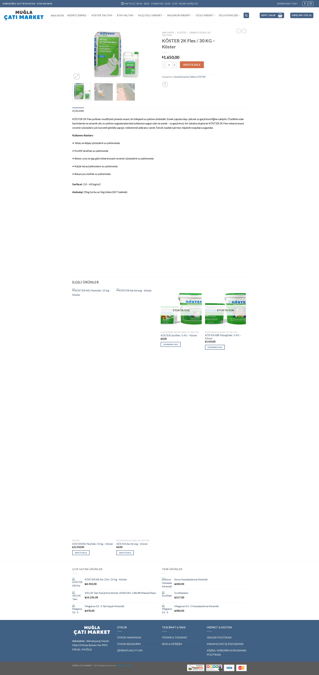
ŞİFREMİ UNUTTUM (130, 650)
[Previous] (78, 55)
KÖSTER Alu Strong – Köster (132, 543)
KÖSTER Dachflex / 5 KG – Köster (179, 335)
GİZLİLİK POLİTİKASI (219, 637)
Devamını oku (170, 344)
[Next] (151, 55)
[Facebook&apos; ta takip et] (305, 3)
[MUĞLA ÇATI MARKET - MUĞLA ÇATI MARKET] (24, 15)
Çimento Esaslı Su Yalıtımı (185, 76)
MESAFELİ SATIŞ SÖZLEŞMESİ (225, 643)
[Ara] (246, 15)
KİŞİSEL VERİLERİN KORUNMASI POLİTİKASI (226, 652)
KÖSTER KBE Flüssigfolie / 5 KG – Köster (223, 337)
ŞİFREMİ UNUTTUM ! (287, 3)
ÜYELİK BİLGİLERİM (129, 643)
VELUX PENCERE (228, 15)
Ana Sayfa (168, 32)
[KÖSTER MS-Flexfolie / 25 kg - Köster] (92, 413)
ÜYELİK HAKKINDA (129, 637)
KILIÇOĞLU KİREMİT (150, 15)
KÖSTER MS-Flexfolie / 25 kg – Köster (92, 543)
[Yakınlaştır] (76, 76)
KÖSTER (181, 32)
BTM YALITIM (125, 15)
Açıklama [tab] (78, 111)
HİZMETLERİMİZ (76, 15)
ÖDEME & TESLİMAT (174, 637)
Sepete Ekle (191, 64)
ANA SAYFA (57, 15)
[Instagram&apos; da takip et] (310, 3)
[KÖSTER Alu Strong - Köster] (137, 413)
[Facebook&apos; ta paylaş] (165, 84)
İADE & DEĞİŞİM (172, 643)
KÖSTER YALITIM (102, 15)
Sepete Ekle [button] (81, 553)
